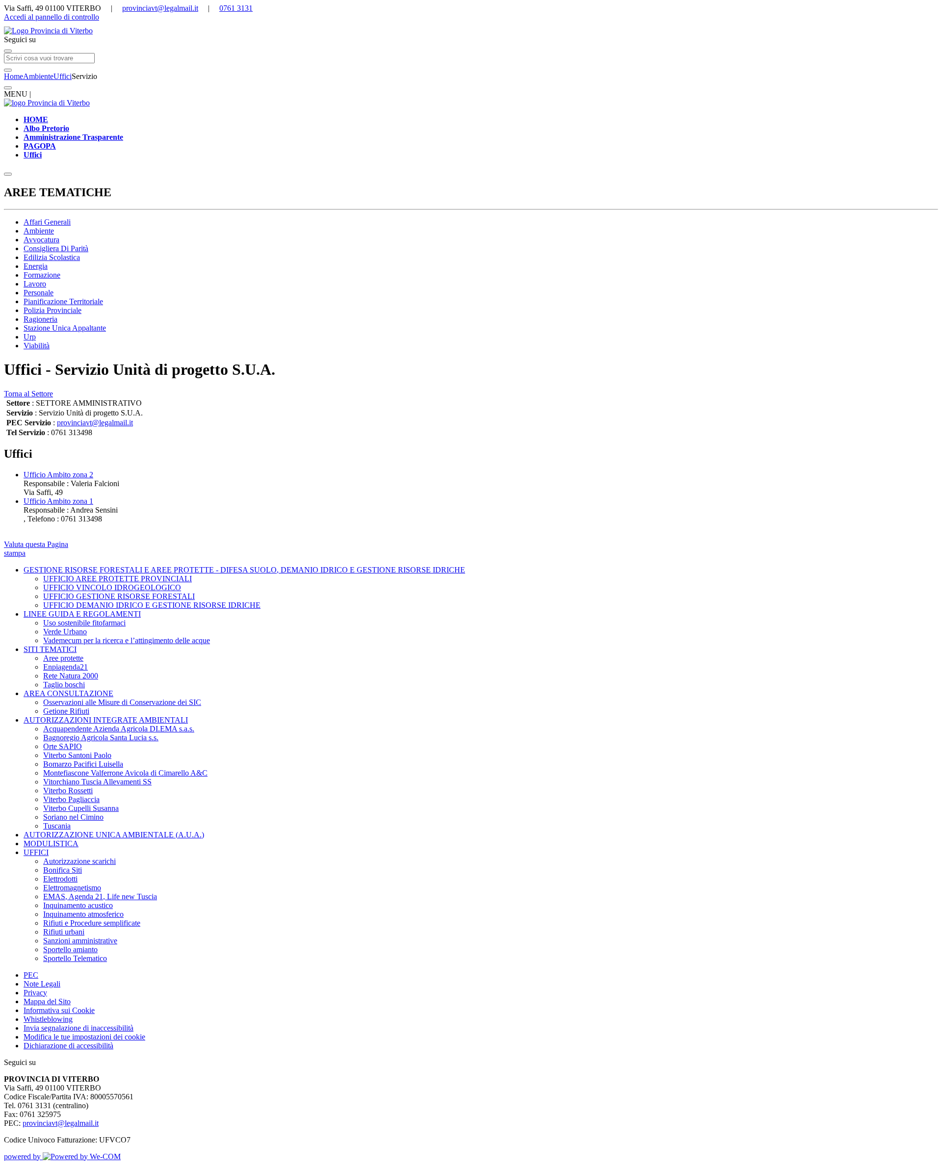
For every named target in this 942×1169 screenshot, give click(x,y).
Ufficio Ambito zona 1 (58, 501)
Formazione (42, 275)
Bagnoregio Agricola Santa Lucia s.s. (100, 737)
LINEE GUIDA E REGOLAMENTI (82, 614)
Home (13, 76)
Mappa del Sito (47, 1001)
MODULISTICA (51, 843)
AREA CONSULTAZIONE (68, 693)
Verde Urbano (65, 631)
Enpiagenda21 (65, 667)
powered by (23, 1156)
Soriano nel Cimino (73, 817)
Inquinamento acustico (78, 905)
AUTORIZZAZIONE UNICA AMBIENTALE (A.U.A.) (114, 835)
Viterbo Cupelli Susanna (81, 808)
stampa (15, 553)
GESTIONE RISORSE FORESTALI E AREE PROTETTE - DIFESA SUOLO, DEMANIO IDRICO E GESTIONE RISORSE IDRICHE (244, 570)
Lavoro (35, 284)
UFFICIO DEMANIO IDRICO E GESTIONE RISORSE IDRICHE (152, 605)
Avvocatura (41, 239)
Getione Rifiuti (66, 711)
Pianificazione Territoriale (63, 301)
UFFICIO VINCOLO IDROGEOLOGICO (112, 587)
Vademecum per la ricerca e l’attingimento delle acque (126, 640)
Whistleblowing (48, 1019)
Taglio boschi (64, 684)
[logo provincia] (471, 30)
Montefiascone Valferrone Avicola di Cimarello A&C (125, 773)
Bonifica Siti (62, 870)
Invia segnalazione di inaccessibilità (78, 1028)
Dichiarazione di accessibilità (68, 1045)
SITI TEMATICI (50, 649)
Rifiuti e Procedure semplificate (91, 923)
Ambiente (38, 76)
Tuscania (57, 826)
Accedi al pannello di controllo (51, 17)
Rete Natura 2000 (70, 676)
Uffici (62, 76)
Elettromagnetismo (72, 887)
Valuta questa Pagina (36, 544)
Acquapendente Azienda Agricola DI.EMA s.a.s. (118, 729)
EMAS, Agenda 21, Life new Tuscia (100, 896)
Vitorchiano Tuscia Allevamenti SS (97, 782)
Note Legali (42, 984)
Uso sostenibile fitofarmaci (84, 623)
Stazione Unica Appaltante (65, 328)
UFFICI (36, 852)
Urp (30, 337)
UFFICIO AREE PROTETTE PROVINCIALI (117, 578)
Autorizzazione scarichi (79, 861)
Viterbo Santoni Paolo (77, 755)
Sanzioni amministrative (80, 940)
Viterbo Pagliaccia (71, 799)
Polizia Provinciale (52, 310)
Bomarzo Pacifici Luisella (83, 764)
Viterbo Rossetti (68, 790)
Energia (36, 266)
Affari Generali (47, 222)
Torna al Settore (28, 394)
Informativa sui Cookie (59, 1010)
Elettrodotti (60, 879)
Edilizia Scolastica (52, 257)
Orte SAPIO (62, 746)
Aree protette (63, 658)
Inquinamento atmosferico (83, 914)
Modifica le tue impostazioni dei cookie (84, 1037)
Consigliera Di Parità (56, 248)
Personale (38, 292)
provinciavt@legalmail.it (160, 8)
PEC (31, 975)
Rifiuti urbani (63, 932)
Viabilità (37, 345)
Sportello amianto (70, 949)
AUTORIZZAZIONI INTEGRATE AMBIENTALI (106, 720)
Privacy (35, 992)
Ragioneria (40, 319)
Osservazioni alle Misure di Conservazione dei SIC (122, 702)
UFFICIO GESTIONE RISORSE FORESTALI (119, 596)
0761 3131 (236, 8)
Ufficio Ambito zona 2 (58, 474)
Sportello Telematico (75, 958)
